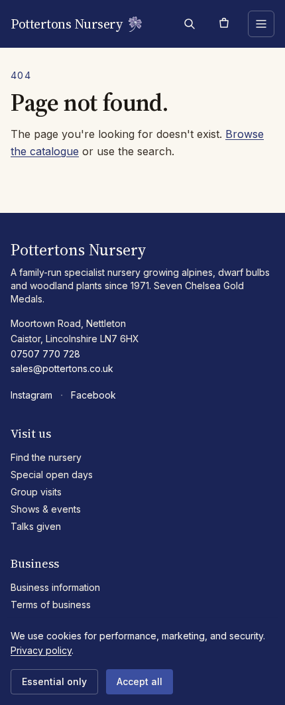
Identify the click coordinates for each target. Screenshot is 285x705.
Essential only (54, 681)
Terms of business (51, 604)
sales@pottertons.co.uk (62, 368)
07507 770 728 (45, 353)
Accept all (139, 681)
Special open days (52, 474)
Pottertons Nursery (66, 24)
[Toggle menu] (261, 24)
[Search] (189, 24)
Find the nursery (46, 457)
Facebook (93, 395)
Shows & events (46, 509)
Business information (55, 587)
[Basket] (224, 24)
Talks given (36, 526)
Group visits (36, 491)
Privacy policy (41, 650)
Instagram (31, 395)
